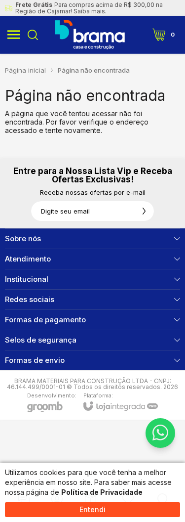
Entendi (92, 509)
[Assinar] (144, 211)
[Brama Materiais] (90, 34)
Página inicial (25, 70)
